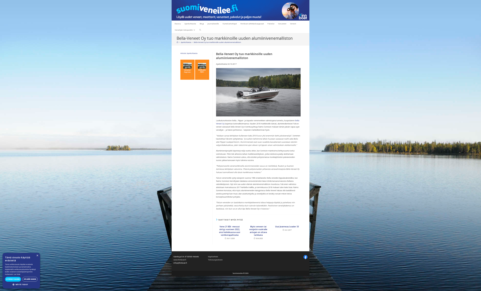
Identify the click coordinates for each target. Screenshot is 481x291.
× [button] (37, 256)
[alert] (21, 270)
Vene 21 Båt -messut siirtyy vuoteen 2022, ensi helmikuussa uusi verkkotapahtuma (229, 230)
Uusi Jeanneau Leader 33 (287, 226)
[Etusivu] (177, 42)
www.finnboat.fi (179, 260)
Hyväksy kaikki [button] (13, 279)
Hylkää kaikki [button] (30, 279)
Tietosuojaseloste (215, 260)
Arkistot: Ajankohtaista (188, 53)
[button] (21, 284)
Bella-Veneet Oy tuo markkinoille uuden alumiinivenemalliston (217, 42)
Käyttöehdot (213, 256)
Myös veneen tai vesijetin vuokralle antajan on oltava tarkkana (258, 230)
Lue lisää (17, 274)
